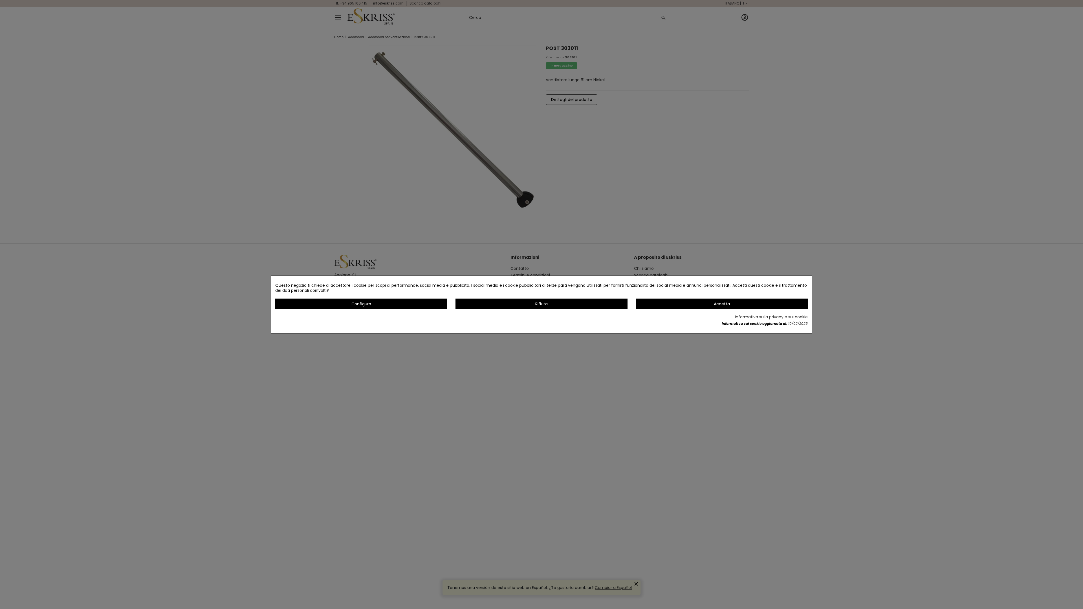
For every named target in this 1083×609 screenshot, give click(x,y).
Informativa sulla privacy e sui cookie (771, 316)
